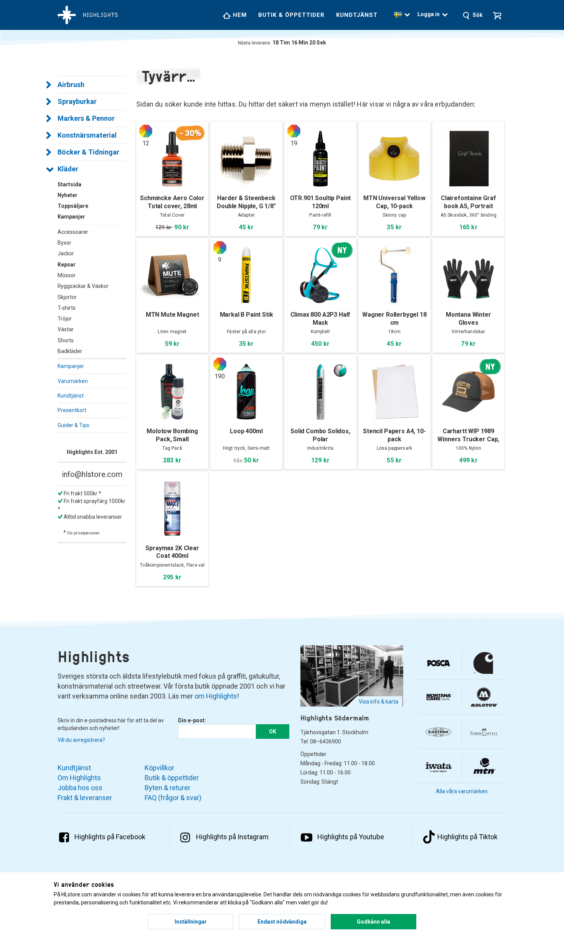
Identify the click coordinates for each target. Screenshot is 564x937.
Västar (66, 329)
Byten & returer (167, 788)
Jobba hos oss (80, 788)
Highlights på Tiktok (467, 837)
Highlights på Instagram (232, 837)
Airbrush (71, 85)
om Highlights (216, 696)
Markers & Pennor (86, 118)
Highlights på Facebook (109, 837)
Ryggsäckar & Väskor (83, 286)
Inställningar (191, 922)
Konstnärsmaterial (87, 135)
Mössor (67, 275)
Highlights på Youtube (350, 837)
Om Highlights (79, 778)
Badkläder (70, 351)
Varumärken (73, 381)
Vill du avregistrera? (81, 740)
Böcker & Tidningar (88, 152)
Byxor (64, 243)
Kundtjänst (357, 15)
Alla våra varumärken (462, 791)
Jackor (66, 253)
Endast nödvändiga (282, 922)
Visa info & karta (378, 702)
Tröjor (65, 319)
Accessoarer (73, 232)
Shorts (66, 340)
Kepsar (67, 264)
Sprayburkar (77, 101)
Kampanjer (71, 366)
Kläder (68, 169)
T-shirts (67, 308)
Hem (239, 15)
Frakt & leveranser (85, 798)
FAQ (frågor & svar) (173, 798)
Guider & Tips (73, 425)
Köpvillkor (159, 768)
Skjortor (67, 297)
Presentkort (72, 410)
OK (272, 731)
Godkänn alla (373, 922)
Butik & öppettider (291, 15)
